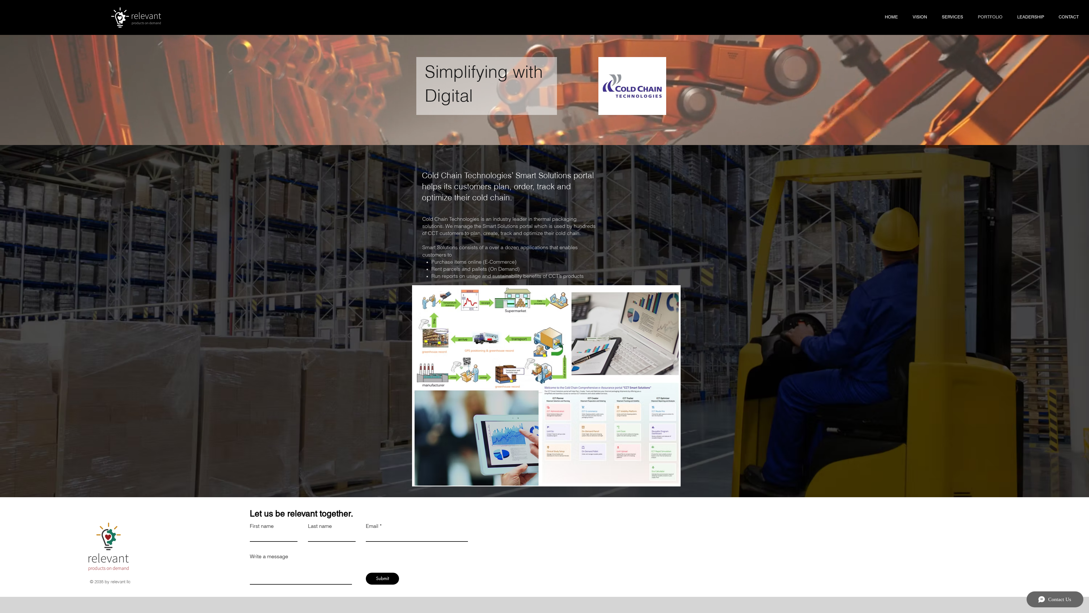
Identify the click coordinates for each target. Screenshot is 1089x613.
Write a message (269, 556)
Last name (320, 526)
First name (262, 526)
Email (372, 526)
